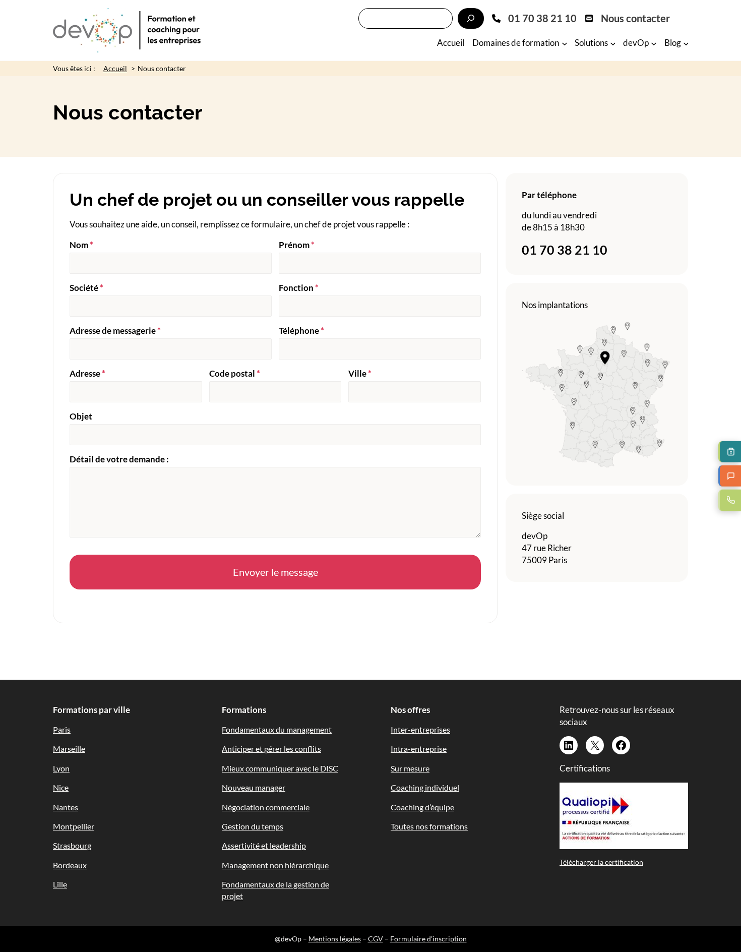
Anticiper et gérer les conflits (271, 748)
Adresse (87, 373)
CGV (375, 938)
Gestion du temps (252, 826)
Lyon (61, 768)
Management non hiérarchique (275, 865)
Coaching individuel (425, 787)
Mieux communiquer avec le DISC (280, 768)
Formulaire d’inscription (428, 938)
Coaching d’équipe (422, 807)
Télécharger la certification (601, 862)
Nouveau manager (253, 787)
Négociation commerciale (266, 807)
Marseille (69, 748)
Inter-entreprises (420, 729)
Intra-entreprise (419, 748)
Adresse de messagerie (115, 330)
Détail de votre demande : (119, 459)
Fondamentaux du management (277, 729)
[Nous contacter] (627, 18)
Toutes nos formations (429, 826)
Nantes (65, 807)
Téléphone (301, 330)
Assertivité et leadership (264, 845)
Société (86, 287)
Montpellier (73, 826)
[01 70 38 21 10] (534, 18)
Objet (81, 416)
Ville (360, 373)
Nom (81, 245)
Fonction (299, 287)
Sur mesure (410, 768)
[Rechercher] (471, 18)
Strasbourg (72, 845)
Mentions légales (334, 938)
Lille (60, 884)
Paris (62, 729)
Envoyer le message (275, 572)
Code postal (234, 373)
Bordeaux (70, 865)
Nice (61, 787)
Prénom (297, 245)
